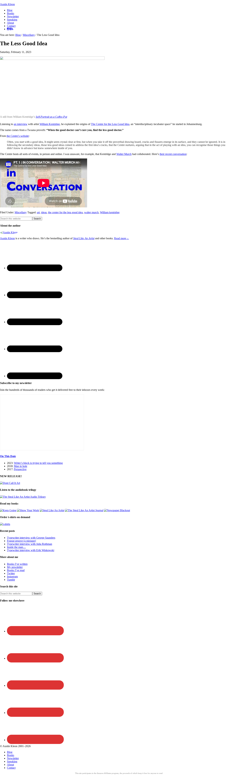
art (38, 212)
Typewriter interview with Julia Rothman (29, 543)
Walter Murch (124, 154)
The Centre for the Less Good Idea (110, 124)
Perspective (20, 469)
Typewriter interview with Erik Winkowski (30, 550)
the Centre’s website (18, 135)
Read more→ (121, 238)
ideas (44, 212)
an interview (20, 124)
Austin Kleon (7, 4)
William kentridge (110, 212)
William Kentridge (50, 124)
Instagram (12, 576)
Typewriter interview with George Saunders (31, 537)
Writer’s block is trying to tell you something (38, 462)
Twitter (11, 573)
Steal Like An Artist (83, 238)
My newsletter (15, 567)
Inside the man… (16, 547)
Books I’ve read (16, 570)
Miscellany (21, 212)
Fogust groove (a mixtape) (21, 540)
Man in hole (20, 466)
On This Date (8, 456)
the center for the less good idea (65, 212)
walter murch (91, 212)
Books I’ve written (17, 563)
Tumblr (11, 579)
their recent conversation (173, 154)
